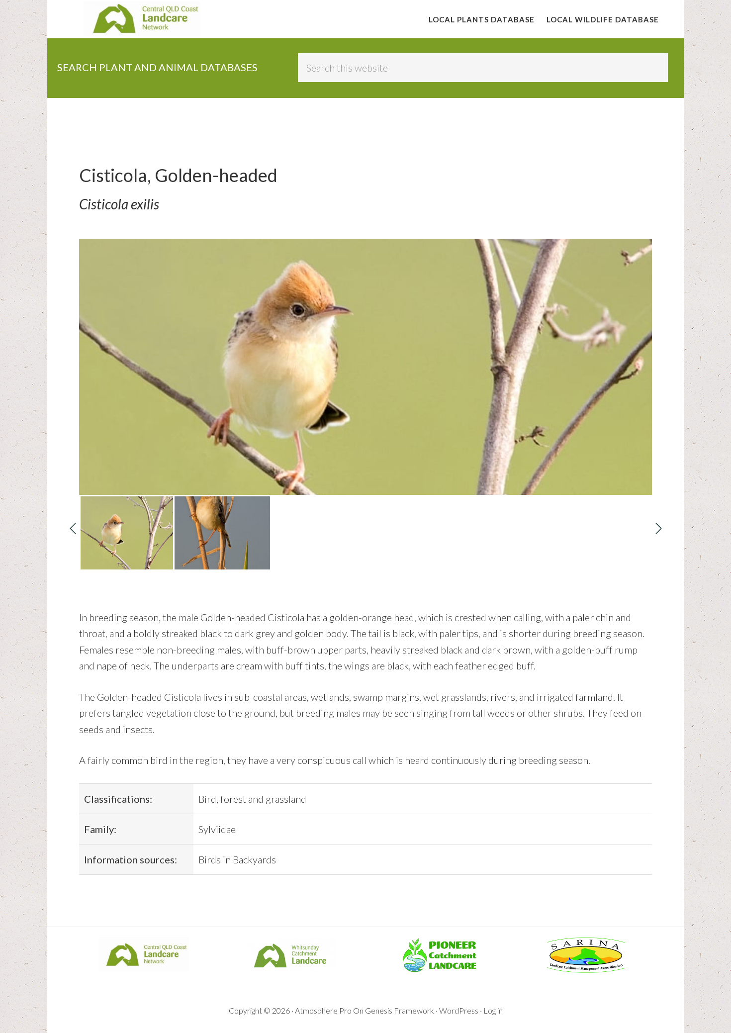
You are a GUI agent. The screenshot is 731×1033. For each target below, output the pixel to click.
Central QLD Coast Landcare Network (141, 18)
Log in (493, 1010)
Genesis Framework (399, 1010)
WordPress (458, 1010)
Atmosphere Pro (323, 1010)
